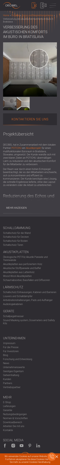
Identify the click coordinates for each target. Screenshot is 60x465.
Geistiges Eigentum (13, 371)
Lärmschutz (13, 287)
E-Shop (7, 402)
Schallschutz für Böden (15, 240)
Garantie (7, 410)
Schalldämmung (16, 228)
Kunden (7, 379)
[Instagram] (13, 445)
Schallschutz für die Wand (17, 232)
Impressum (9, 343)
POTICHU (17, 148)
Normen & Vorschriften (15, 418)
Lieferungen (9, 406)
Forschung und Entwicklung (17, 359)
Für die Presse (10, 347)
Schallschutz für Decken (16, 236)
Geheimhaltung (11, 375)
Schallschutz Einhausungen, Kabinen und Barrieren (29, 292)
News (6, 363)
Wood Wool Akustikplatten (17, 276)
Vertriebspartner (11, 387)
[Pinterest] (30, 445)
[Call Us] (51, 456)
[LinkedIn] (38, 445)
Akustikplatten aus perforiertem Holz (22, 264)
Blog (5, 355)
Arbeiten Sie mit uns (13, 426)
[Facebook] (5, 445)
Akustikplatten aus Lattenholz (18, 272)
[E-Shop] (34, 5)
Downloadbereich (12, 422)
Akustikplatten (16, 252)
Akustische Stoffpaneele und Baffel (22, 268)
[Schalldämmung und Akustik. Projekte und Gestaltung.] (11, 5)
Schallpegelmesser (13, 316)
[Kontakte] (43, 5)
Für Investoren (11, 351)
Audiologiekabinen (13, 304)
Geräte (8, 311)
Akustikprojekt (33, 148)
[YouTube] (21, 445)
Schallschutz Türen (13, 244)
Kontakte (8, 430)
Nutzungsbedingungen (15, 414)
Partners (7, 383)
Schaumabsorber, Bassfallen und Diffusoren (26, 280)
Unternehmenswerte (14, 367)
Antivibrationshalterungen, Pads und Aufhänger (28, 300)
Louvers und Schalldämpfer (17, 296)
